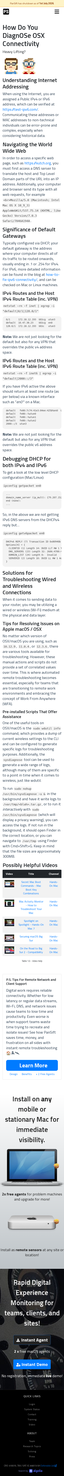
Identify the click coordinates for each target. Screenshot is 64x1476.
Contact (32, 1414)
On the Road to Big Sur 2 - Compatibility (31, 950)
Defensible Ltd (48, 1465)
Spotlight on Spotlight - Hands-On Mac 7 (31, 925)
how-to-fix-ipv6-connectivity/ (31, 277)
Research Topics (32, 1446)
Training (32, 1419)
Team (32, 1441)
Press (32, 1456)
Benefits (27, 1074)
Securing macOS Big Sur (31, 938)
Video (32, 1424)
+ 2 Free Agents (45, 1074)
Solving (32, 1451)
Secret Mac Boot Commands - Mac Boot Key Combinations (31, 887)
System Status (32, 1409)
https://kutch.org (37, 163)
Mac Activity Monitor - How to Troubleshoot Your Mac (31, 907)
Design (14, 1074)
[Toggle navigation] (56, 11)
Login (32, 1404)
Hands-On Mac (53, 884)
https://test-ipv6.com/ (20, 109)
